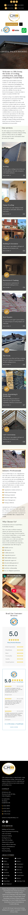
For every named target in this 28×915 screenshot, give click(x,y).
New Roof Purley (21, 889)
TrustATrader (20, 682)
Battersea (19, 869)
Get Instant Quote (11, 24)
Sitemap (17, 904)
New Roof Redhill (13, 900)
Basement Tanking (7, 835)
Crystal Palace (20, 875)
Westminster (20, 864)
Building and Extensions (8, 829)
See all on (14, 724)
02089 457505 (10, 5)
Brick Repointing (6, 851)
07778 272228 (20, 8)
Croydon (19, 858)
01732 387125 (10, 8)
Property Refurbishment (8, 846)
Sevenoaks (6, 867)
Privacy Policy (14, 912)
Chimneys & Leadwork (8, 842)
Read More (6, 175)
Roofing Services (6, 838)
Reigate (6, 869)
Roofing (6, 166)
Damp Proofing (8, 205)
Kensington (20, 867)
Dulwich (19, 878)
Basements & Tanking (11, 280)
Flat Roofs (6, 356)
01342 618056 (20, 5)
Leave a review (14, 727)
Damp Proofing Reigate (15, 896)
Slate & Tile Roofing (7, 840)
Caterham (6, 872)
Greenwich (19, 872)
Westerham (7, 881)
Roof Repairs (7, 317)
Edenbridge (7, 875)
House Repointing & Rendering (10, 395)
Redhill (5, 878)
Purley (5, 861)
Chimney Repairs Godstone (9, 889)
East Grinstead (7, 884)
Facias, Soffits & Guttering (9, 844)
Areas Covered (8, 855)
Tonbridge (6, 864)
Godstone (6, 858)
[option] (5, 29)
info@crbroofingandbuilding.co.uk (10, 817)
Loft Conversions (9, 435)
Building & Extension (10, 244)
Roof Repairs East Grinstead (11, 890)
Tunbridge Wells (21, 881)
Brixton (19, 861)
